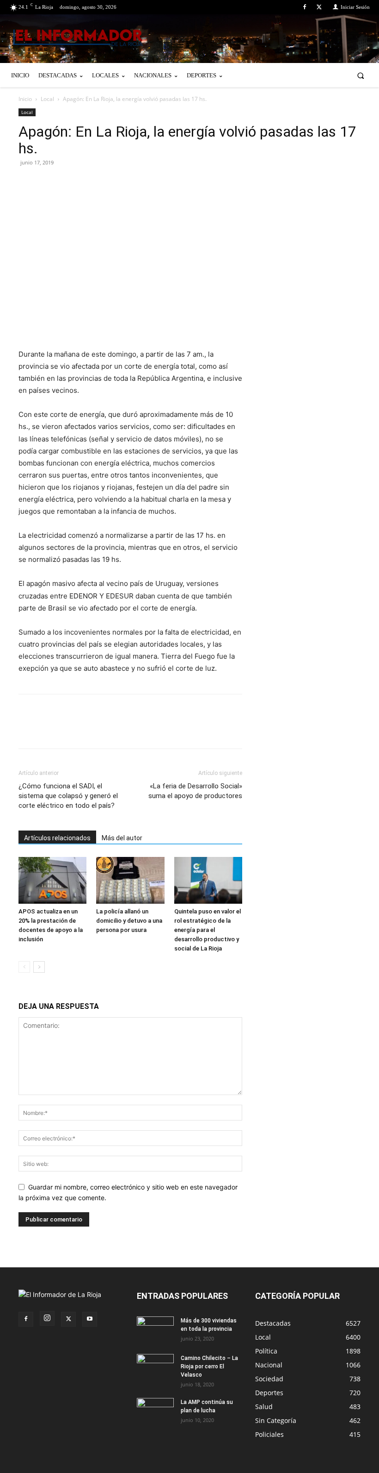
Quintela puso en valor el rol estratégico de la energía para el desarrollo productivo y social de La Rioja (207, 930)
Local (47, 99)
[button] (361, 75)
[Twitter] (319, 7)
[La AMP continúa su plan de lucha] (155, 1411)
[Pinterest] (70, 183)
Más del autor (122, 838)
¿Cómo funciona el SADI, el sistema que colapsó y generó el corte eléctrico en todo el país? (68, 796)
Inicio (25, 99)
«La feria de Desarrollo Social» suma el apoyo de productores (195, 791)
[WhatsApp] (113, 183)
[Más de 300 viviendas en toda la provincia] (155, 1329)
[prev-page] (24, 967)
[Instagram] (47, 1318)
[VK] (91, 183)
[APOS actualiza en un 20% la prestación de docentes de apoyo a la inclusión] (52, 880)
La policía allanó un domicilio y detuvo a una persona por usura (129, 920)
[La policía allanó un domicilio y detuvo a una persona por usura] (130, 880)
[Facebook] (305, 7)
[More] (134, 183)
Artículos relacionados (57, 838)
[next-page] (39, 967)
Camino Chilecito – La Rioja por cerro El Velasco (209, 1366)
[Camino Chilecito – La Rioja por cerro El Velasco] (155, 1367)
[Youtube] (89, 1319)
